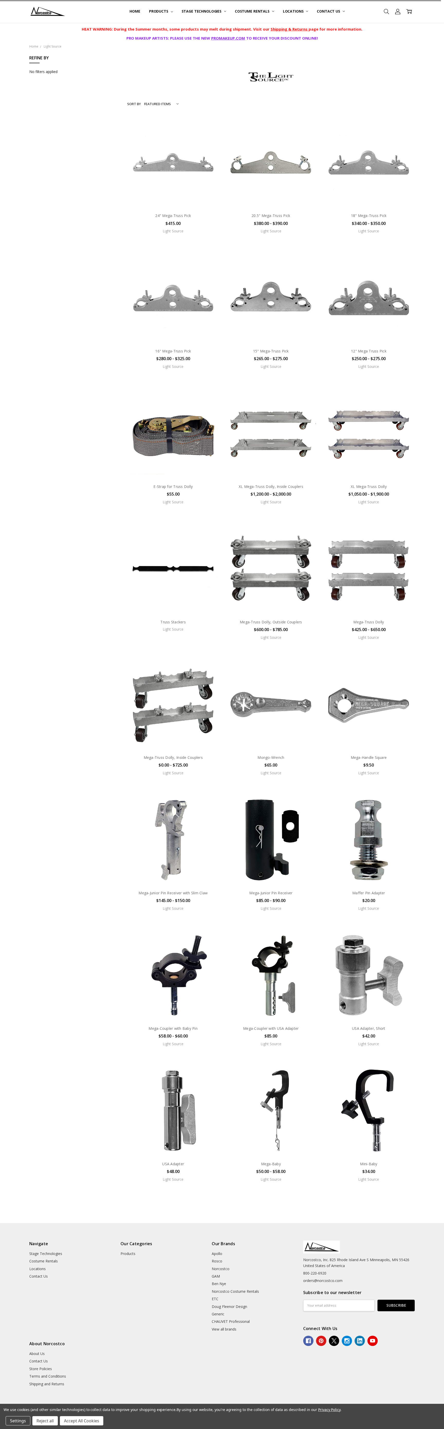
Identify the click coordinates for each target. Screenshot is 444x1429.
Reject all (45, 1421)
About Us (37, 1353)
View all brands (224, 1329)
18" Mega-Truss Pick (369, 215)
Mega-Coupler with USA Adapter (271, 1028)
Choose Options (173, 197)
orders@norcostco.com (323, 1280)
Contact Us (329, 11)
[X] (334, 1341)
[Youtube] (372, 1341)
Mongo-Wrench (270, 757)
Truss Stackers (173, 622)
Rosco (217, 1261)
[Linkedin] (360, 1341)
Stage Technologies (202, 11)
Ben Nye (219, 1283)
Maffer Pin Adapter (368, 892)
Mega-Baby (271, 1163)
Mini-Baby (368, 1163)
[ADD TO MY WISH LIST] (210, 142)
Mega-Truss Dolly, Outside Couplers (271, 622)
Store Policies (40, 1368)
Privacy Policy (329, 1409)
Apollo (217, 1253)
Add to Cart (173, 457)
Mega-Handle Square (369, 757)
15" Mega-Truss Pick (271, 351)
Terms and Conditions (47, 1376)
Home (135, 11)
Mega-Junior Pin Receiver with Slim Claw (173, 892)
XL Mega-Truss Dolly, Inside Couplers (271, 486)
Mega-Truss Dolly (368, 622)
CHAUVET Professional (231, 1321)
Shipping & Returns (290, 29)
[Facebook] (308, 1341)
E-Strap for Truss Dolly (173, 486)
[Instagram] (347, 1341)
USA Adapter (173, 1163)
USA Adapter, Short (368, 1028)
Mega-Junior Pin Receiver (270, 892)
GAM (216, 1276)
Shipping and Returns (46, 1383)
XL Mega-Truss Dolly (369, 486)
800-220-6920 (314, 1273)
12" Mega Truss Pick (368, 351)
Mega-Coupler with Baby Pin (173, 1028)
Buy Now (173, 468)
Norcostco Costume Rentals (235, 1291)
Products (159, 11)
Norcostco (220, 1268)
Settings (18, 1421)
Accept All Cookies (81, 1421)
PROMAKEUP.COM (228, 38)
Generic (218, 1314)
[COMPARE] (210, 133)
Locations (294, 11)
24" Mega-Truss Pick (173, 215)
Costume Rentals (253, 11)
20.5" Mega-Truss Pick (271, 215)
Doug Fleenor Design (229, 1306)
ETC (215, 1298)
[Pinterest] (321, 1341)
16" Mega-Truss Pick (173, 351)
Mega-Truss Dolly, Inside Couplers (173, 757)
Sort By (134, 104)
